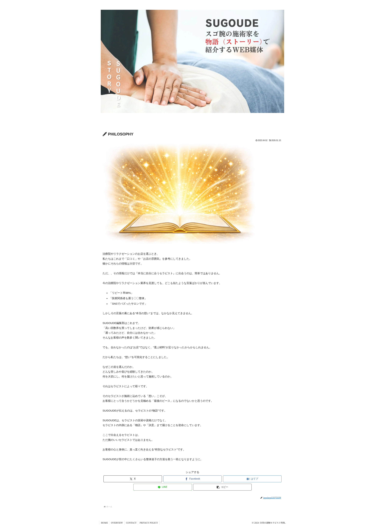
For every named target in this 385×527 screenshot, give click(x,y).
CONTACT (131, 522)
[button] (222, 487)
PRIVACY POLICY (149, 522)
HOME (104, 522)
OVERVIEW (117, 522)
